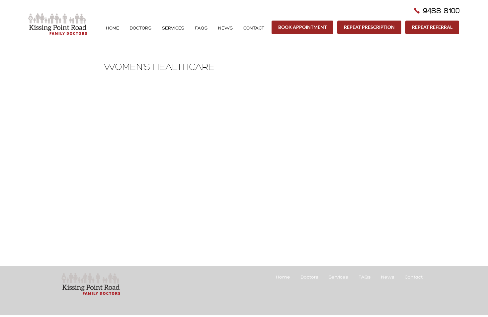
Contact (253, 28)
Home (112, 28)
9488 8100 (441, 11)
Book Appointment (302, 27)
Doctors (140, 28)
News (225, 28)
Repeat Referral (432, 27)
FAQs (201, 28)
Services (173, 28)
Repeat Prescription (369, 27)
